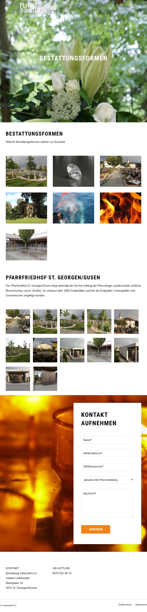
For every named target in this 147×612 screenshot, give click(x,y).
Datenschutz (125, 604)
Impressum (141, 604)
